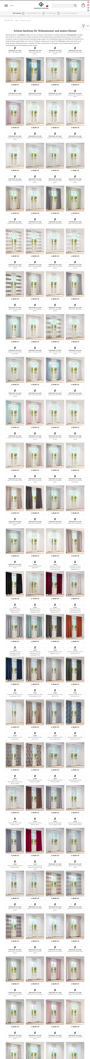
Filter (88, 26)
